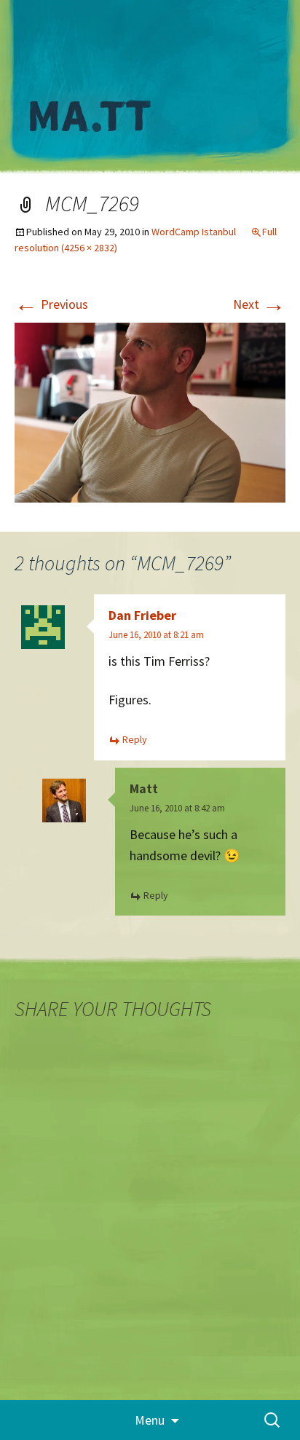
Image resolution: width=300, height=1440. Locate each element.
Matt (144, 788)
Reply (134, 739)
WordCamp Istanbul (193, 231)
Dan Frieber (142, 615)
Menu (150, 1420)
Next (259, 304)
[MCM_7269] (150, 411)
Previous (51, 304)
